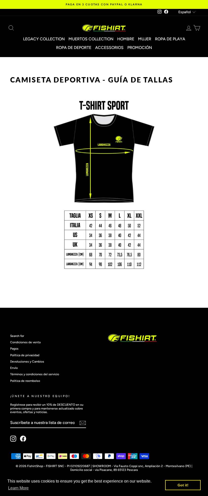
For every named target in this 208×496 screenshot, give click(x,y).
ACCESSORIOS (109, 47)
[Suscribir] (82, 423)
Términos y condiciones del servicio (34, 374)
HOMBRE (125, 39)
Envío (14, 368)
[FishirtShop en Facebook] (23, 439)
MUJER (144, 39)
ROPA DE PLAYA (170, 39)
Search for (17, 336)
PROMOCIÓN (139, 47)
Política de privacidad (24, 355)
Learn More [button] (18, 488)
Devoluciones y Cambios (27, 361)
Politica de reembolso (25, 381)
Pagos (14, 348)
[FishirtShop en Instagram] (13, 439)
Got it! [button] (183, 485)
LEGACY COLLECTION (44, 39)
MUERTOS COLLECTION (90, 39)
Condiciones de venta (25, 342)
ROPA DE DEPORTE (73, 47)
